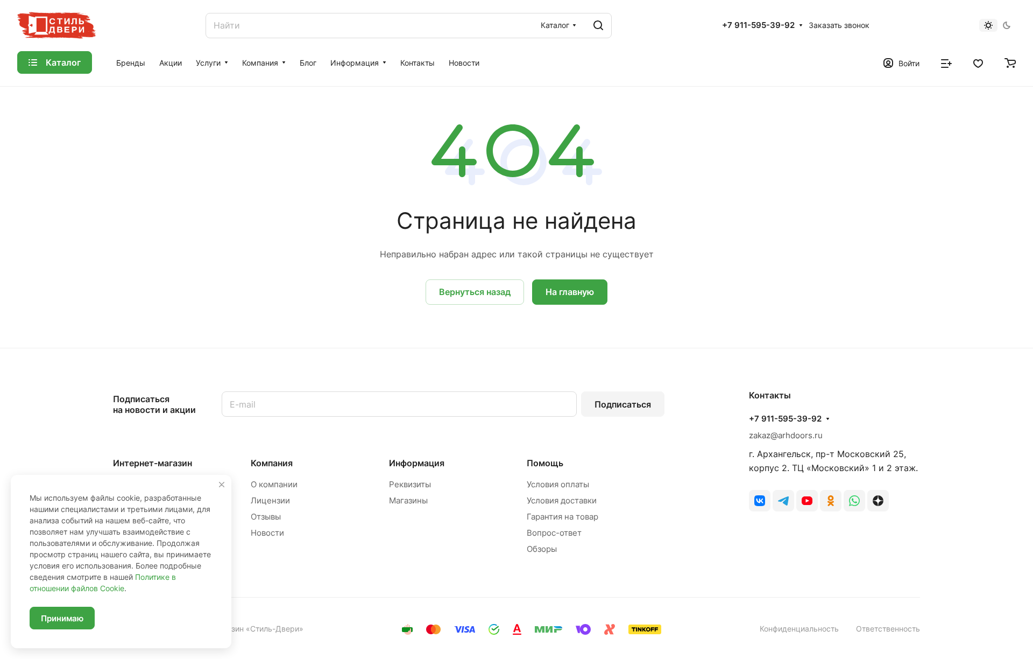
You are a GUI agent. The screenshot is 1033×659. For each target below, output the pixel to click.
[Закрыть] (221, 484)
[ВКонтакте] (759, 500)
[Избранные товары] (978, 62)
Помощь (545, 463)
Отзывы (266, 516)
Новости (267, 533)
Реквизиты (410, 484)
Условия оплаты (558, 484)
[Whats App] (854, 500)
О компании (274, 484)
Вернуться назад (475, 291)
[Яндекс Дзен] (878, 500)
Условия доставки (562, 500)
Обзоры (542, 549)
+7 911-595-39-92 (758, 25)
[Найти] (598, 25)
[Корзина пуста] (1010, 62)
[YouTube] (807, 500)
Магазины (408, 500)
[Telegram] (783, 500)
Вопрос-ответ (554, 533)
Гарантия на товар (562, 516)
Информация (416, 463)
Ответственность (888, 628)
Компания (272, 463)
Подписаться (623, 404)
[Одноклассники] (830, 500)
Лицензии (270, 500)
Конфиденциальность (799, 628)
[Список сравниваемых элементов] (946, 62)
